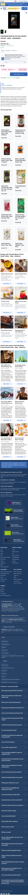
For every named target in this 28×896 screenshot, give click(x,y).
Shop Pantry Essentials (7, 92)
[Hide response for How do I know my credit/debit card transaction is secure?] (25, 789)
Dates (2, 565)
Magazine (3, 589)
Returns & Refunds (17, 573)
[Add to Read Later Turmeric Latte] (12, 288)
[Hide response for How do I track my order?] (25, 827)
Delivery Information (18, 571)
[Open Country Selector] (16, 1)
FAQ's (15, 577)
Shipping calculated (10, 77)
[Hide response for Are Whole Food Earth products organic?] (25, 725)
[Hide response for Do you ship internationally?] (25, 816)
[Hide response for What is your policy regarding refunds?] (25, 850)
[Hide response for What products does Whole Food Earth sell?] (25, 708)
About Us (2, 588)
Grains (2, 553)
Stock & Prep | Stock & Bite (6, 571)
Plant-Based (3, 575)
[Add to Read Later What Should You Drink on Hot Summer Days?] (26, 388)
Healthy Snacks (15, 559)
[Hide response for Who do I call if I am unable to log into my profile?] (25, 856)
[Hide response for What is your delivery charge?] (25, 811)
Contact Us (16, 575)
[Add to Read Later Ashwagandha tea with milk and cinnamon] (26, 317)
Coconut (2, 561)
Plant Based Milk (15, 557)
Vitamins (14, 561)
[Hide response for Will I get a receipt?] (25, 832)
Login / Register (23, 1)
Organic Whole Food (5, 573)
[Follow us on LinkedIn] (9, 894)
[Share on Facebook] (1, 894)
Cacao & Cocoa (15, 555)
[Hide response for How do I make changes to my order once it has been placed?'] (25, 838)
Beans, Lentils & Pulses (5, 557)
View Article (6, 384)
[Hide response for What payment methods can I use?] (25, 783)
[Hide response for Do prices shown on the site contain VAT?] (25, 800)
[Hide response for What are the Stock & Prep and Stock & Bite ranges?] (25, 719)
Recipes (2, 591)
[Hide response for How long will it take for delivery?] (25, 821)
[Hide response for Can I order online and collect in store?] (25, 875)
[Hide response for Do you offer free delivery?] (25, 742)
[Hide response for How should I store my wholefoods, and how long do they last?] (25, 760)
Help (3, 1)
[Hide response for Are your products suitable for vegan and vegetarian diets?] (25, 753)
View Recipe (6, 283)
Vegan (2, 577)
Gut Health (3, 581)
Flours (13, 549)
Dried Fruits (3, 559)
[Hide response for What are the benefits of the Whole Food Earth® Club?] (25, 696)
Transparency (3, 593)
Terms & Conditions (18, 583)
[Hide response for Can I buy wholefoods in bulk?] (25, 730)
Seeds (2, 551)
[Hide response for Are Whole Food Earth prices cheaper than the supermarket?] (25, 736)
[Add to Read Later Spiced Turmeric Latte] (12, 260)
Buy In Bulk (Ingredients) (6, 595)
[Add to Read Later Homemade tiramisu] (12, 317)
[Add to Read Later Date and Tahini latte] (26, 260)
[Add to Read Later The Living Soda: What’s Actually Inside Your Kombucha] (26, 424)
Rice (1, 555)
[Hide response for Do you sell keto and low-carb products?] (25, 772)
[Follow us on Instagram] (6, 894)
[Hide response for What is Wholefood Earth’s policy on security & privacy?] (25, 863)
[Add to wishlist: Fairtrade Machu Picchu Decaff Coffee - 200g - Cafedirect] (26, 13)
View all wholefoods (5, 566)
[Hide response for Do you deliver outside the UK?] (25, 747)
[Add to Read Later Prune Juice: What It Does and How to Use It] (12, 388)
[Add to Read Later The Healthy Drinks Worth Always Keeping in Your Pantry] (26, 351)
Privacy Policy (16, 581)
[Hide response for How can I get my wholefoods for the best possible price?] (25, 766)
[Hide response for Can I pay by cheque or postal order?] (25, 795)
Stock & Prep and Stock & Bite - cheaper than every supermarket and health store (13, 4)
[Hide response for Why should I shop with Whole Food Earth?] (25, 691)
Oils (13, 553)
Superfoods (3, 563)
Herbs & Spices (15, 551)
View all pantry (15, 563)
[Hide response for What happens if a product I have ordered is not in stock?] (25, 844)
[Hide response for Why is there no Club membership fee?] (25, 702)
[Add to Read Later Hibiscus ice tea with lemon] (26, 288)
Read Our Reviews (17, 579)
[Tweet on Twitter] (4, 894)
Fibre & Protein (4, 579)
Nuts (1, 549)
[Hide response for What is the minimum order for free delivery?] (25, 805)
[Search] (18, 8)
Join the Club (22, 69)
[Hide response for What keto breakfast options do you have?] (25, 777)
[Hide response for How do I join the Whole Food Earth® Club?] (25, 713)
